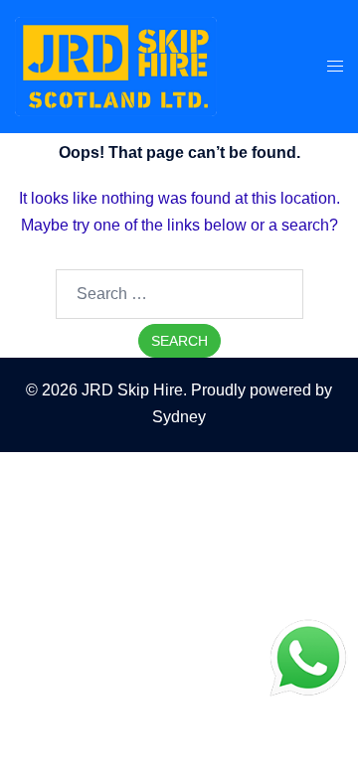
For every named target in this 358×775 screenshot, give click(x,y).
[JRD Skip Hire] (116, 65)
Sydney (179, 416)
